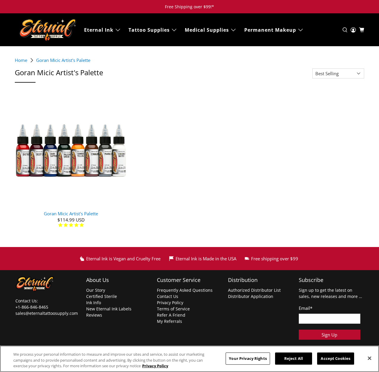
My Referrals (169, 321)
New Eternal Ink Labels (108, 309)
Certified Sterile (101, 296)
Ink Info (93, 302)
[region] (189, 359)
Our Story (95, 290)
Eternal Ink (98, 30)
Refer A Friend (171, 315)
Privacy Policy (170, 302)
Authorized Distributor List (254, 290)
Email (305, 308)
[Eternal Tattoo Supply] (47, 30)
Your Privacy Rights (247, 358)
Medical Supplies (207, 30)
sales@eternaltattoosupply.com (47, 313)
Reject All (293, 358)
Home (21, 60)
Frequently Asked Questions (185, 290)
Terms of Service (173, 309)
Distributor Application (250, 296)
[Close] (369, 358)
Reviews (94, 315)
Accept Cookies (335, 358)
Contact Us (167, 296)
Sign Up (329, 335)
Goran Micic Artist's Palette (63, 60)
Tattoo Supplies (149, 30)
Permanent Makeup (270, 30)
